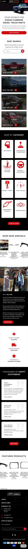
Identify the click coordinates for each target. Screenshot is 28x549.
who (7, 294)
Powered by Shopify (20, 539)
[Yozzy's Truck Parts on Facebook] (13, 535)
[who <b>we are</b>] (14, 279)
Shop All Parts (14, 223)
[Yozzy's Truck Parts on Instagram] (15, 535)
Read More (14, 443)
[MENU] (1, 1)
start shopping (14, 32)
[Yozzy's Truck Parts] (14, 1)
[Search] (22, 1)
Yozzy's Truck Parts (11, 539)
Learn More (8, 322)
